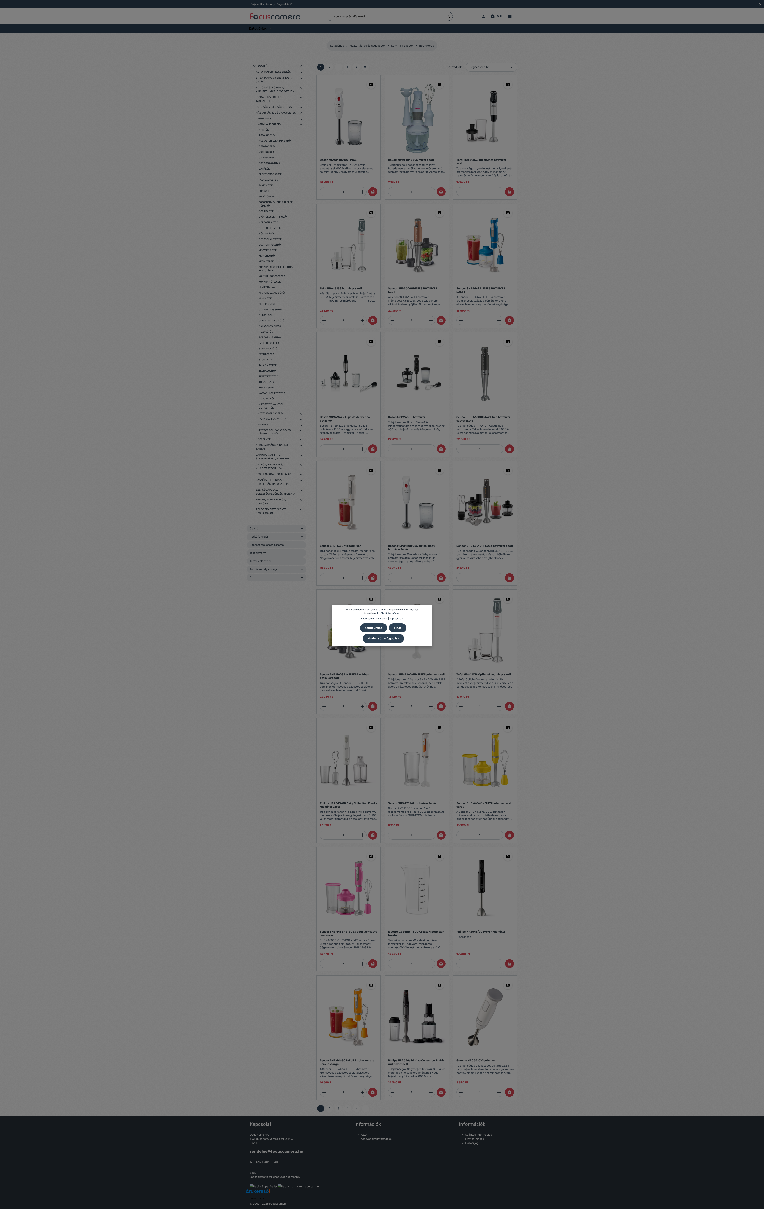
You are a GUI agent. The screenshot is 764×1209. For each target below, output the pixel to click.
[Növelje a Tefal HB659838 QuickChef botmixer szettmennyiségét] (499, 191)
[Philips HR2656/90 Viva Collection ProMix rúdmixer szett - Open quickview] (439, 984)
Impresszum (396, 618)
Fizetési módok (474, 1139)
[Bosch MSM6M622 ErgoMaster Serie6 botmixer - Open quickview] (371, 341)
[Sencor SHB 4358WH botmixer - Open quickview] (371, 470)
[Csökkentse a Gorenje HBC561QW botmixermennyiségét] (460, 1092)
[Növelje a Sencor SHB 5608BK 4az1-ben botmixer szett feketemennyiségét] (499, 448)
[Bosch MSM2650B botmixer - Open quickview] (439, 341)
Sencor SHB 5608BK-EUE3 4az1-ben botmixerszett (344, 676)
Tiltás (397, 628)
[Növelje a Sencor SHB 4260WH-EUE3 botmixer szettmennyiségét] (431, 706)
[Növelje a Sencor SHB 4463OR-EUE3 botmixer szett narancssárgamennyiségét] (362, 1092)
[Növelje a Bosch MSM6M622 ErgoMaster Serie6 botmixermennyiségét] (362, 448)
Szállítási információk (478, 1134)
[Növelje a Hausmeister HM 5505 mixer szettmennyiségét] (431, 191)
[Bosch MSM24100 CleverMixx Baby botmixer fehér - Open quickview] (439, 470)
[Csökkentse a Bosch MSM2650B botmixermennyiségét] (392, 448)
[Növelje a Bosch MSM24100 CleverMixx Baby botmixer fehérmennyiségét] (431, 577)
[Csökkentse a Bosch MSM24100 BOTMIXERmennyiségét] (324, 191)
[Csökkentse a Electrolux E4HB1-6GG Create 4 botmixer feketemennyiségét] (392, 963)
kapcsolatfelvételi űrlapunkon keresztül (274, 1177)
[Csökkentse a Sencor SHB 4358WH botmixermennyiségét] (324, 577)
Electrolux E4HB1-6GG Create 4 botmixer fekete (416, 933)
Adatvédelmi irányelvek (374, 618)
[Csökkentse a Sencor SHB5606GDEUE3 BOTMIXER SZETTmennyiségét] (392, 320)
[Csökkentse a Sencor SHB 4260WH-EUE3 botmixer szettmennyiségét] (392, 706)
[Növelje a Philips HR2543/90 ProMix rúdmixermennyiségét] (499, 963)
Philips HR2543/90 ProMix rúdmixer (480, 931)
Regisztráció (284, 4)
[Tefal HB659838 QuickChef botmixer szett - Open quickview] (507, 84)
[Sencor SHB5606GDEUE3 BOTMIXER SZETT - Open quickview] (439, 212)
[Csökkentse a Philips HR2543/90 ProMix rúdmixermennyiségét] (460, 963)
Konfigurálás (373, 628)
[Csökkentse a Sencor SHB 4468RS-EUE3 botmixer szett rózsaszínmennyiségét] (324, 963)
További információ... (388, 613)
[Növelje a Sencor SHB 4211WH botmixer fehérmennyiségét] (431, 835)
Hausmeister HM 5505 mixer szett (411, 160)
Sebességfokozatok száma (267, 545)
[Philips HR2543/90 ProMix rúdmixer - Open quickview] (507, 856)
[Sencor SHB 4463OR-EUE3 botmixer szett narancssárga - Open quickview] (371, 984)
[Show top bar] (509, 16)
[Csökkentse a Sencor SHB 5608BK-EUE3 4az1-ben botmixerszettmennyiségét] (324, 706)
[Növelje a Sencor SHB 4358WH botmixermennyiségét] (362, 577)
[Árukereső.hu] (258, 1192)
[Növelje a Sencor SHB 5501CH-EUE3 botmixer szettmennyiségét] (499, 577)
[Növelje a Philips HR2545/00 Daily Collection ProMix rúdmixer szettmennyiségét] (362, 835)
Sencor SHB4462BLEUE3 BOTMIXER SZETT (480, 290)
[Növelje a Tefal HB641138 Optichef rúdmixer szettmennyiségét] (499, 706)
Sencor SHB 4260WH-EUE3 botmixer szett (416, 674)
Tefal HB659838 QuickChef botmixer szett (481, 161)
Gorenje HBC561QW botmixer (476, 1060)
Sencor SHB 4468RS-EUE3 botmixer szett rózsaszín (348, 933)
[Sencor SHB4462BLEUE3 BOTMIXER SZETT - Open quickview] (507, 212)
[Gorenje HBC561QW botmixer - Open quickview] (507, 984)
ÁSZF (364, 1134)
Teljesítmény (258, 553)
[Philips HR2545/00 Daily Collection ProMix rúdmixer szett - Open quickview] (371, 727)
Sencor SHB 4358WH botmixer (340, 546)
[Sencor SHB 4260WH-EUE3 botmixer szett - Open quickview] (439, 598)
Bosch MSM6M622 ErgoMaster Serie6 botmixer (345, 418)
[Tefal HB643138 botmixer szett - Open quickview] (371, 212)
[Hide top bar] (760, 4)
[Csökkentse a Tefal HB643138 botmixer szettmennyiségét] (324, 320)
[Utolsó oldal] (365, 67)
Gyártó (254, 528)
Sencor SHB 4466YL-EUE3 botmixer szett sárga (484, 805)
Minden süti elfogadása (383, 638)
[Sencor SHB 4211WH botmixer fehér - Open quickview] (439, 727)
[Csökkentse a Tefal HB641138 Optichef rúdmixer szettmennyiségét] (460, 706)
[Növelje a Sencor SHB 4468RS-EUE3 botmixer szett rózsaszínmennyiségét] (362, 963)
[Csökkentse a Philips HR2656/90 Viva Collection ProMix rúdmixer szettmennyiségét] (392, 1092)
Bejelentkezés (260, 4)
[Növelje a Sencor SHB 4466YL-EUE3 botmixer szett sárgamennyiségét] (499, 835)
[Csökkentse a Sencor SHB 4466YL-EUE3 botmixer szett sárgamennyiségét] (460, 835)
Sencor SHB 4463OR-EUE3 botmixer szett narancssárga (348, 1062)
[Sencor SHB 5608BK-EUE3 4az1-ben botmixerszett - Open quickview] (371, 598)
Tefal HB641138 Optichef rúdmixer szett (483, 674)
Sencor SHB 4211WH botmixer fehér (412, 803)
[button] (301, 66)
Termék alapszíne (261, 561)
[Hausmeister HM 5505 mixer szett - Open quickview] (439, 84)
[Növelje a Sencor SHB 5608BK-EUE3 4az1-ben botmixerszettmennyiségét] (362, 706)
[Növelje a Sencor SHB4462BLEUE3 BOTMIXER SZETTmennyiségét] (499, 320)
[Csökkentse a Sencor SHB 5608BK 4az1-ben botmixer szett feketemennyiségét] (460, 448)
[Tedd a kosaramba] (372, 191)
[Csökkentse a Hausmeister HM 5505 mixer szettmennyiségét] (392, 191)
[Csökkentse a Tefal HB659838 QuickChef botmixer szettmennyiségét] (460, 191)
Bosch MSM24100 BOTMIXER (339, 160)
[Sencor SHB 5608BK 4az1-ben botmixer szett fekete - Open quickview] (507, 341)
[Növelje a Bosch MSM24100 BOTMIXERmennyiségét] (362, 191)
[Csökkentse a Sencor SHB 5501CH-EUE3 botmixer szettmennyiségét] (460, 577)
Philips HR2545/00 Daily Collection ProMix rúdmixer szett (348, 805)
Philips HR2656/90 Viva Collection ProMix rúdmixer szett (416, 1062)
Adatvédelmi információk (376, 1139)
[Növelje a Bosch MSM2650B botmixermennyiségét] (431, 448)
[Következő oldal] (356, 67)
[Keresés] (448, 16)
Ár (251, 577)
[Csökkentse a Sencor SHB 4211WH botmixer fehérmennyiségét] (392, 835)
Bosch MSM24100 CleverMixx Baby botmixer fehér (411, 547)
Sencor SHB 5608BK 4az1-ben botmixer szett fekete (483, 418)
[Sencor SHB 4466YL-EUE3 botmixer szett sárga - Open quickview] (507, 727)
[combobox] (385, 16)
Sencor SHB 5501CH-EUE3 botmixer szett (484, 546)
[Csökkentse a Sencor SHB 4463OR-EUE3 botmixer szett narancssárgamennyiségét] (324, 1092)
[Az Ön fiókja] (483, 16)
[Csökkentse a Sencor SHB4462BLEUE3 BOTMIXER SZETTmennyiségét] (460, 320)
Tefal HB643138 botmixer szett (341, 288)
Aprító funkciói (259, 536)
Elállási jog (471, 1143)
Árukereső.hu (257, 1198)
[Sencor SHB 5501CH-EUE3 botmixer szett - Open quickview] (507, 470)
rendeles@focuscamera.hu (276, 1151)
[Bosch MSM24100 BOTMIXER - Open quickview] (371, 84)
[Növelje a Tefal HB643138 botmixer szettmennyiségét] (362, 320)
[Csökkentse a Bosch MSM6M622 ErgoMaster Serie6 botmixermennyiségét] (324, 448)
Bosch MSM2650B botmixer (406, 417)
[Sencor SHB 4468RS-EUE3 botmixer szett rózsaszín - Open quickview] (371, 856)
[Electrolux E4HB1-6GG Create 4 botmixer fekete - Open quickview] (439, 856)
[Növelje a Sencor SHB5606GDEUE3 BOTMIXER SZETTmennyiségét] (431, 320)
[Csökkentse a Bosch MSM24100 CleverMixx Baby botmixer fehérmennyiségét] (392, 577)
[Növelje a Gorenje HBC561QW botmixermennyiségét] (499, 1092)
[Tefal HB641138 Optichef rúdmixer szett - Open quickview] (507, 598)
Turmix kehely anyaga (264, 569)
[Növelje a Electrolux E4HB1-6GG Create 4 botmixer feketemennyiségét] (431, 963)
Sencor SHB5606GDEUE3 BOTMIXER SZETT (412, 290)
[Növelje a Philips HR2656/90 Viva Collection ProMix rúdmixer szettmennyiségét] (431, 1092)
